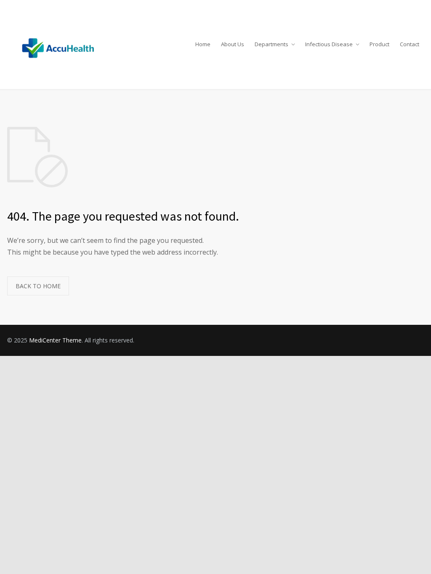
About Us (232, 44)
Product (379, 44)
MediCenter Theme (55, 340)
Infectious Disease (329, 44)
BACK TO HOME (38, 286)
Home (202, 44)
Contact (409, 44)
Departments (271, 44)
